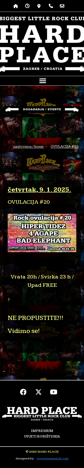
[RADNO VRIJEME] (27, 6)
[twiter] (39, 393)
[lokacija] (39, 6)
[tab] (42, 371)
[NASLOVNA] (15, 6)
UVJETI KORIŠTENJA (42, 436)
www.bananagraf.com (53, 458)
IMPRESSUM (42, 431)
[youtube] (54, 393)
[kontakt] (62, 6)
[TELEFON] (51, 6)
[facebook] (23, 393)
